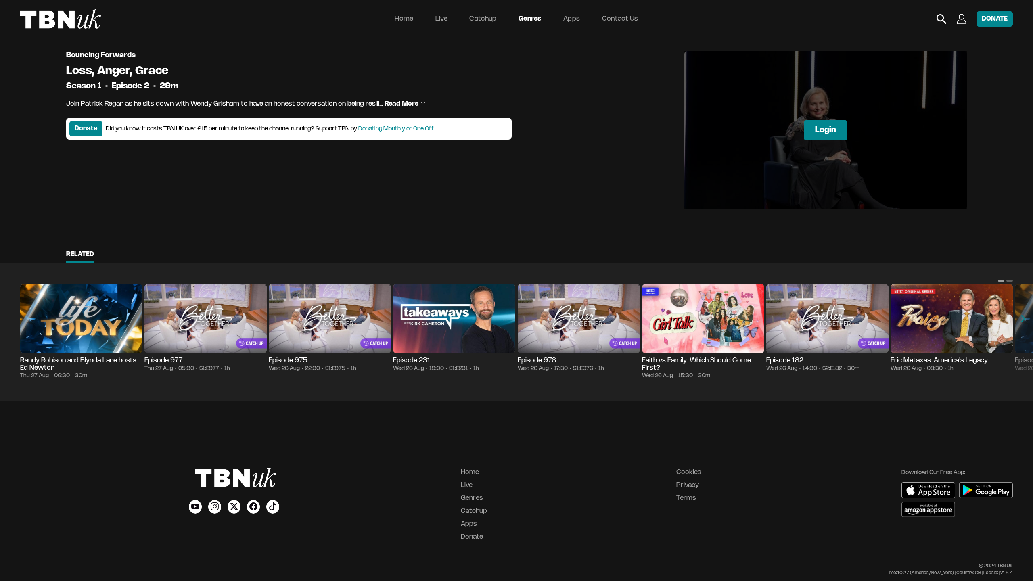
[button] (1001, 281)
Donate (86, 128)
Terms (686, 498)
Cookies (688, 472)
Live (441, 19)
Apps (571, 19)
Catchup (482, 19)
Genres (530, 19)
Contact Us (620, 19)
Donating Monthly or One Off (395, 129)
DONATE (995, 19)
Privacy (687, 485)
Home (404, 19)
